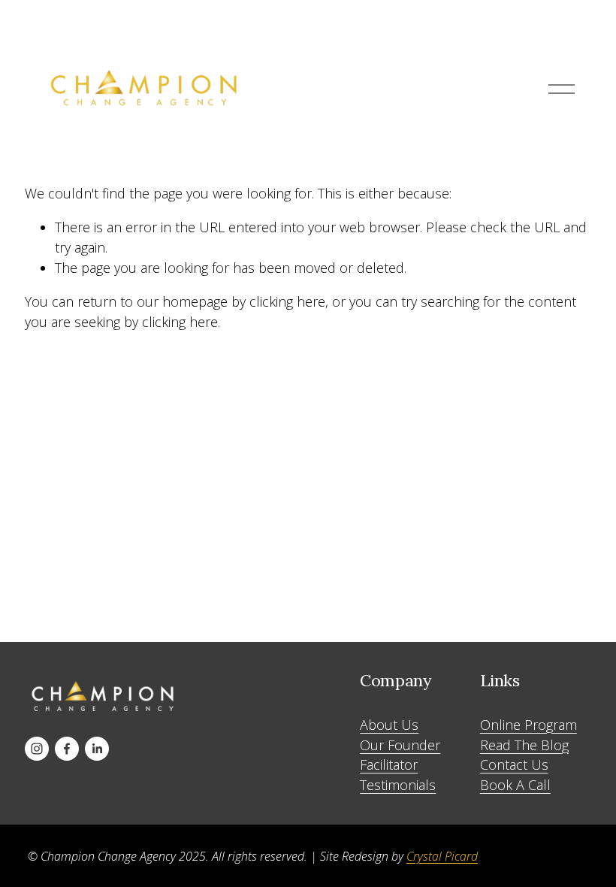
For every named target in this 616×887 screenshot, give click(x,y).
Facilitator (389, 764)
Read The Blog (524, 745)
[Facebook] (67, 749)
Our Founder (400, 745)
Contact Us (514, 764)
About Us (389, 725)
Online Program (528, 725)
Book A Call (515, 785)
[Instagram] (37, 749)
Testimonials (398, 785)
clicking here (287, 301)
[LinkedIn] (97, 749)
